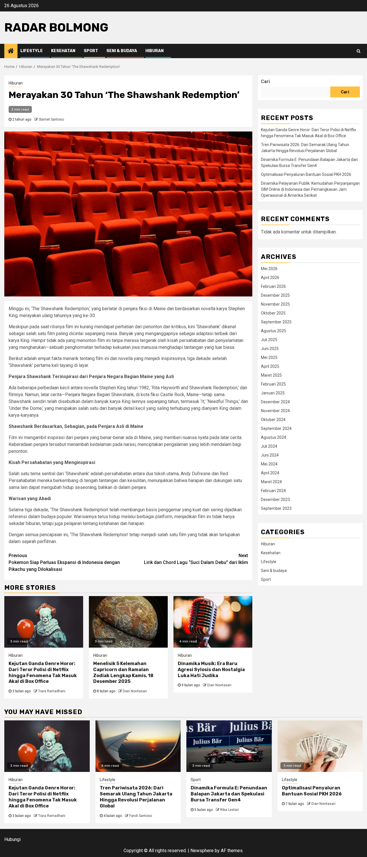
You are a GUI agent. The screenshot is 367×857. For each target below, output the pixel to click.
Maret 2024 (271, 481)
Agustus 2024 (273, 437)
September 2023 (276, 508)
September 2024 (276, 428)
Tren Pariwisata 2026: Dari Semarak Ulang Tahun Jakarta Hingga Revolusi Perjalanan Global (136, 796)
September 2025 (276, 321)
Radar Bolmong (56, 27)
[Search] (358, 51)
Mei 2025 (269, 357)
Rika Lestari (229, 810)
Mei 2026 (269, 268)
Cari (265, 81)
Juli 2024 (269, 446)
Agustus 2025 (273, 330)
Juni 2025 (270, 348)
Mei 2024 (269, 463)
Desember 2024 (275, 401)
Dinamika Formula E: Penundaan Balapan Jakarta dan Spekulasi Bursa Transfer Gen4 (229, 794)
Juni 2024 (270, 455)
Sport (91, 50)
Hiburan (154, 50)
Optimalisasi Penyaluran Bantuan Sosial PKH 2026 (306, 174)
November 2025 (275, 304)
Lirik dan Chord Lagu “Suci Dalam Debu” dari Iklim (196, 559)
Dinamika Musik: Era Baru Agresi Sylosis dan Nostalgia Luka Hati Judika (211, 669)
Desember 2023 (275, 499)
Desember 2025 (275, 295)
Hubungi (12, 839)
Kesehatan (63, 50)
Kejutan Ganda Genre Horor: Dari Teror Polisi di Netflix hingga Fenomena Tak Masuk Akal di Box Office (43, 672)
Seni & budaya (121, 50)
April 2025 (270, 366)
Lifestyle (31, 50)
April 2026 (270, 277)
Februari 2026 (273, 286)
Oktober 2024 (273, 419)
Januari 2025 (273, 392)
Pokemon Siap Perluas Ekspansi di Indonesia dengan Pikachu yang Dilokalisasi (64, 562)
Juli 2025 (269, 339)
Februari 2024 (273, 490)
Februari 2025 (273, 384)
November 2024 (275, 410)
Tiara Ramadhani (51, 691)
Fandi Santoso (140, 816)
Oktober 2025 (273, 312)
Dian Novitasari (135, 691)
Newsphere (202, 850)
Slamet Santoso (51, 119)
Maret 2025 (271, 375)
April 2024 (270, 472)
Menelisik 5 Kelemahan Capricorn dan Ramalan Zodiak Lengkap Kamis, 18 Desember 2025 (123, 672)
